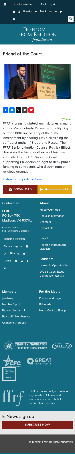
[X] (35, 11)
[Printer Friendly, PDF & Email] (66, 119)
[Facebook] (14, 11)
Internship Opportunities (54, 265)
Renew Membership (14, 310)
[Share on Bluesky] (12, 110)
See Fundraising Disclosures (16, 231)
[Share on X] (18, 110)
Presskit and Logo (50, 298)
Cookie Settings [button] (16, 445)
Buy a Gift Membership (16, 316)
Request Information (52, 216)
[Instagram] (19, 11)
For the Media (49, 291)
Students (47, 259)
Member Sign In (11, 304)
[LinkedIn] (61, 11)
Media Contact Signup (52, 310)
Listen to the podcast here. (23, 179)
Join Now (7, 298)
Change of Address (14, 323)
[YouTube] (50, 11)
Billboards (45, 304)
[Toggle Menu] (5, 4)
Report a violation (22, 4)
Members (9, 291)
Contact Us (10, 203)
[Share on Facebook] (5, 110)
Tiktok (43, 11)
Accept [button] (35, 445)
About (44, 203)
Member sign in (48, 4)
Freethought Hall (50, 210)
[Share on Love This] (31, 110)
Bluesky (27, 11)
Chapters (45, 222)
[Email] (14, 19)
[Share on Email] (24, 110)
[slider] (53, 189)
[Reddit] (55, 11)
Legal (44, 238)
